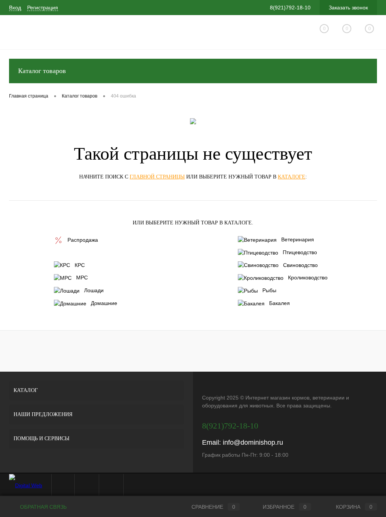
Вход (15, 8)
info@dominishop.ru (253, 442)
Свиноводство (300, 265)
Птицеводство (300, 252)
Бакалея (279, 303)
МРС (82, 278)
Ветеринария (297, 239)
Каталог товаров (42, 71)
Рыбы (269, 290)
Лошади (94, 290)
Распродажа (82, 240)
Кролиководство (308, 278)
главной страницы (157, 177)
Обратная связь (42, 507)
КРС (80, 265)
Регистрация (42, 8)
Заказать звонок (348, 8)
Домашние (104, 303)
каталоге (291, 177)
